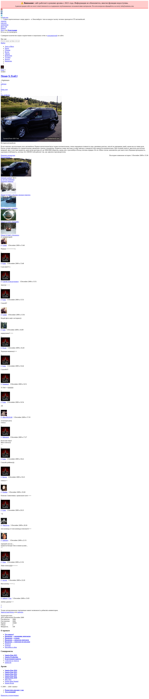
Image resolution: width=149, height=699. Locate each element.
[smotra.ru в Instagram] (4, 17)
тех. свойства (5, 95)
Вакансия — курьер (12, 638)
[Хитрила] (8, 233)
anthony (5, 598)
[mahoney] (4, 538)
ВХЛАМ (9, 417)
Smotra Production (11, 657)
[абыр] (4, 415)
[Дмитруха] (4, 523)
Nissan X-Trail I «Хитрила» (10, 235)
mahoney (5, 540)
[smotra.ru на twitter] (1, 15)
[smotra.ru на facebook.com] (1, 13)
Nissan (4, 76)
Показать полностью (8, 155)
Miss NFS (8, 679)
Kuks (2, 70)
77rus (9, 598)
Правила (8, 643)
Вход (2, 30)
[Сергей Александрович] (5, 280)
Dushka (4, 492)
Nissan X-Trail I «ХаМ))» (9, 208)
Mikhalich (5, 437)
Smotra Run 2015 (11, 655)
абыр (4, 417)
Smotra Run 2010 (11, 678)
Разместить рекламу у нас (14, 690)
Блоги (7, 48)
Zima (4, 562)
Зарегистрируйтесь (7, 612)
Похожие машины (7, 181)
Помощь (8, 645)
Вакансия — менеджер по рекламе (17, 642)
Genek (4, 245)
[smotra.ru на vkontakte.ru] (1, 11)
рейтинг (3, 84)
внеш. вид (4, 89)
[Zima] (5, 560)
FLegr (4, 348)
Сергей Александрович (10, 281)
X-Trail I (12, 76)
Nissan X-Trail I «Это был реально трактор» (16, 195)
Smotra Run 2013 (11, 672)
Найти (3, 43)
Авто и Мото (9, 46)
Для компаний (10, 692)
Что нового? (9, 634)
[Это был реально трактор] (8, 193)
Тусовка (7, 57)
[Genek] (4, 243)
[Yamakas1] (5, 382)
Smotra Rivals (9, 683)
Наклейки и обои (11, 647)
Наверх (3, 28)
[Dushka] (4, 490)
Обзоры (7, 50)
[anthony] (5, 596)
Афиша (7, 54)
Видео (7, 52)
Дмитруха (5, 525)
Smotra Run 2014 (11, 670)
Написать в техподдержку (10, 695)
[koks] (4, 328)
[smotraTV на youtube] (1, 9)
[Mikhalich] (5, 435)
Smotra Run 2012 (11, 674)
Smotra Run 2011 (11, 676)
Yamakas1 (5, 384)
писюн (4, 580)
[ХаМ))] (8, 206)
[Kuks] (2, 68)
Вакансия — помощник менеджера (18, 636)
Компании (8, 55)
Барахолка (8, 61)
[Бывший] (8, 220)
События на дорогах (12, 661)
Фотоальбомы (5, 157)
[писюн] (5, 578)
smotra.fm (8, 662)
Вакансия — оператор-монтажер (17, 640)
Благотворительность (13, 659)
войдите (20, 612)
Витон (4, 477)
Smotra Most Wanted (11, 681)
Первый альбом (6, 178)
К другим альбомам (7, 179)
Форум (7, 59)
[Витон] (5, 475)
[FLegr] (5, 346)
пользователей (52, 35)
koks (3, 330)
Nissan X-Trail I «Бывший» (10, 222)
